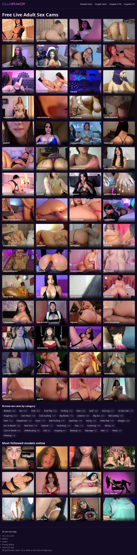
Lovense (83, 415)
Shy (47, 430)
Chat (35, 411)
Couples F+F (129, 4)
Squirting (75, 420)
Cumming (94, 425)
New (81, 411)
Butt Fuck (30, 425)
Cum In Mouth (12, 430)
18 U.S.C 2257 (8, 536)
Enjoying (60, 430)
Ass (23, 411)
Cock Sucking (47, 415)
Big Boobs (66, 415)
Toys (79, 425)
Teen (8, 420)
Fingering (10, 415)
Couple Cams (101, 4)
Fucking (67, 411)
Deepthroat (24, 420)
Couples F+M (115, 4)
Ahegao (123, 420)
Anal (93, 411)
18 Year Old (125, 411)
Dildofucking (31, 430)
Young (91, 420)
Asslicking (64, 425)
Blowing (75, 430)
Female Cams (86, 4)
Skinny (109, 425)
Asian (40, 420)
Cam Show (28, 415)
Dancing (108, 411)
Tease (116, 430)
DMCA (5, 539)
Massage (91, 430)
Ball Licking (116, 415)
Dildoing (9, 435)
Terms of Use (8, 547)
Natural (47, 425)
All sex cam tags (9, 531)
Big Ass (98, 415)
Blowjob (9, 411)
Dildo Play (107, 420)
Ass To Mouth (12, 425)
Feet (104, 430)
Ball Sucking (57, 420)
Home (4, 541)
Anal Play (50, 411)
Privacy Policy (8, 544)
